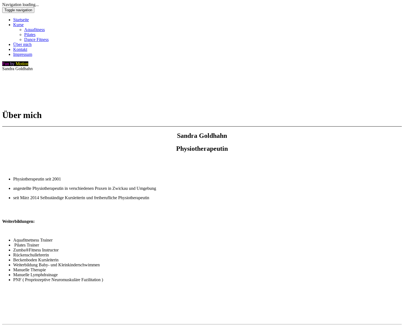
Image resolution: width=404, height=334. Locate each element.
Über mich (22, 44)
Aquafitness (34, 29)
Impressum (22, 54)
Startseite (21, 19)
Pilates (29, 34)
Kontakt (20, 49)
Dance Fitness (36, 39)
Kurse (18, 24)
